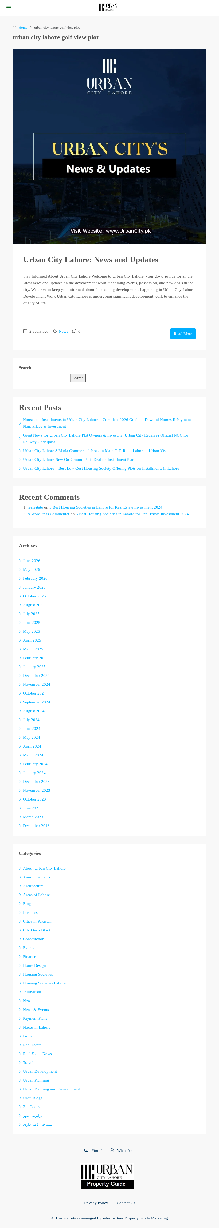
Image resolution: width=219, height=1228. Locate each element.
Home (23, 27)
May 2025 (31, 631)
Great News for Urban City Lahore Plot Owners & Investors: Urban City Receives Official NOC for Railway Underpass (105, 438)
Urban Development (40, 1071)
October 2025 (34, 596)
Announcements (36, 877)
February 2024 (35, 764)
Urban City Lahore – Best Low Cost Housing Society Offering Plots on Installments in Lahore (101, 468)
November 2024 (36, 684)
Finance (29, 956)
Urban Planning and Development (51, 1089)
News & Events (36, 1009)
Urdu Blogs (32, 1098)
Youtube (98, 1151)
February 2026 (35, 578)
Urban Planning (36, 1080)
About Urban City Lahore (44, 868)
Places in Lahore (36, 1027)
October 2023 (34, 799)
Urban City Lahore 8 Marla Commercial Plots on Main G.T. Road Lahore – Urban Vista (96, 451)
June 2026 (31, 561)
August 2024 (34, 711)
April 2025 (32, 640)
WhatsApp (125, 1151)
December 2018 (36, 826)
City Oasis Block (37, 930)
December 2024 (36, 675)
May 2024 (31, 737)
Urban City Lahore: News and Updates (90, 259)
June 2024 (31, 728)
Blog (27, 903)
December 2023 (36, 781)
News (63, 331)
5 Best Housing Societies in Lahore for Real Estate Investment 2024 (105, 507)
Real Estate (32, 1045)
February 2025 (35, 658)
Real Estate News (37, 1054)
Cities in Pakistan (37, 921)
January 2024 (34, 773)
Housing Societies (38, 974)
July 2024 (31, 720)
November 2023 (36, 790)
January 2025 (34, 667)
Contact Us (126, 1203)
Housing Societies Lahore (44, 983)
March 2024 (33, 755)
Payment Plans (35, 1018)
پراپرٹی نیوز (32, 1115)
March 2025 (33, 649)
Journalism (32, 992)
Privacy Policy (96, 1203)
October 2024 (34, 693)
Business (30, 912)
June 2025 (31, 622)
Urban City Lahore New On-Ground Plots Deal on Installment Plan (78, 459)
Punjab (28, 1036)
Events (28, 948)
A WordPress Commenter (48, 514)
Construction (33, 939)
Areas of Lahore (36, 895)
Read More (183, 334)
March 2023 (33, 817)
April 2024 (32, 746)
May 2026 (31, 569)
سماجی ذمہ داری (38, 1124)
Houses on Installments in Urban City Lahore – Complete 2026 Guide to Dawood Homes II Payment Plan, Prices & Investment (107, 423)
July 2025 (31, 614)
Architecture (33, 886)
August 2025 (34, 605)
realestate (35, 507)
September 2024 (36, 702)
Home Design (34, 965)
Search (25, 368)
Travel (28, 1062)
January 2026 (34, 587)
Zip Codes (31, 1107)
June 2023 (31, 808)
